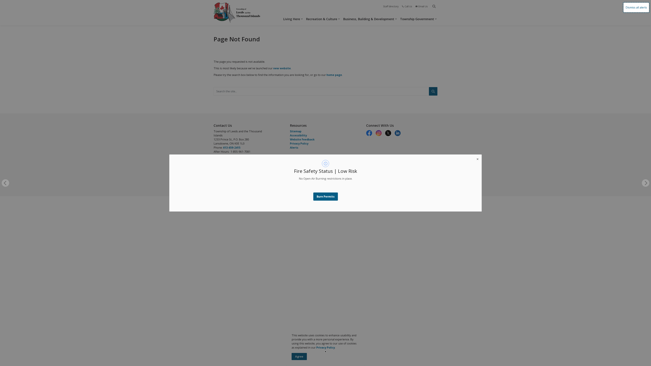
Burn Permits (325, 196)
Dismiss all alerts (636, 7)
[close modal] (478, 159)
